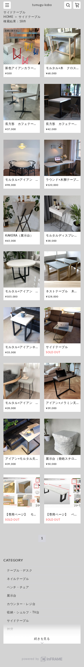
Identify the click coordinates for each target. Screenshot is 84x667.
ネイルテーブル (18, 579)
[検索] (68, 5)
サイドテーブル (18, 620)
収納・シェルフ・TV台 (23, 612)
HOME (8, 16)
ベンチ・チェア (18, 587)
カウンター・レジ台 (21, 604)
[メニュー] (7, 5)
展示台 (11, 595)
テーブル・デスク (19, 570)
